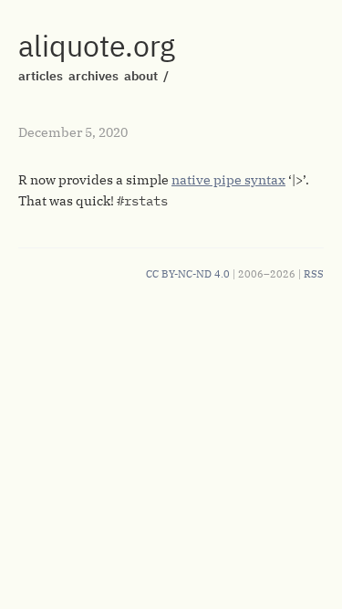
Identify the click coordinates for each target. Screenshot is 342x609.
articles (40, 76)
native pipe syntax (228, 180)
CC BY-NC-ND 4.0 (188, 274)
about (141, 76)
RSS (314, 274)
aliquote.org (96, 45)
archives (93, 76)
